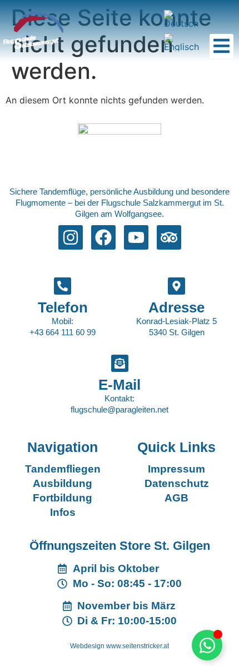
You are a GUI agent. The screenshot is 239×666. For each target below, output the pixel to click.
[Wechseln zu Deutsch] (183, 19)
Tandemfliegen (63, 469)
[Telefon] (62, 286)
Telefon (63, 307)
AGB (176, 498)
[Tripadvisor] (169, 237)
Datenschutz (177, 483)
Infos (63, 512)
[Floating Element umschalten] (207, 645)
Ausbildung (62, 483)
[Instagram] (70, 237)
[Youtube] (136, 237)
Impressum (176, 469)
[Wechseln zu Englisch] (183, 42)
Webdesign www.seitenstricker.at (119, 646)
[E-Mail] (119, 363)
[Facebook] (103, 237)
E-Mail (119, 384)
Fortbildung (62, 498)
